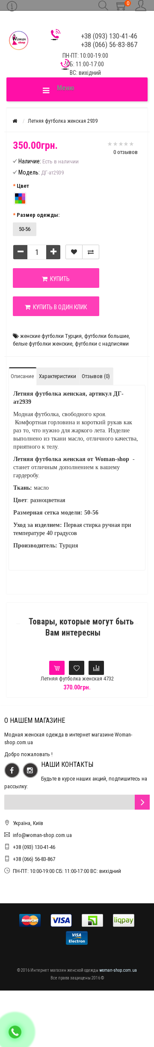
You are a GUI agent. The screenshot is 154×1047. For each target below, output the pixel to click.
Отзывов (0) (96, 376)
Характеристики (57, 376)
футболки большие (106, 336)
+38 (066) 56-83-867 (34, 859)
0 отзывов (125, 152)
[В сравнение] (90, 252)
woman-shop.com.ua (118, 970)
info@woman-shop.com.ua (42, 835)
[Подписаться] (142, 802)
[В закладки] (74, 252)
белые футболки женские (42, 343)
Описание (22, 376)
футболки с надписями (102, 343)
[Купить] (57, 668)
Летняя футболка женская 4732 (77, 678)
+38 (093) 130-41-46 (34, 847)
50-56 (24, 229)
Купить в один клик (58, 307)
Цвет (23, 186)
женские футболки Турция (51, 336)
